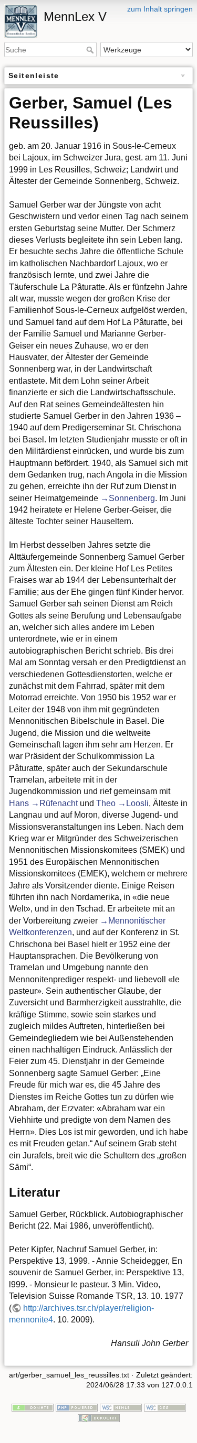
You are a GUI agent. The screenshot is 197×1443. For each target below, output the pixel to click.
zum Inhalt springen (160, 9)
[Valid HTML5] (121, 1407)
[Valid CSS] (165, 1407)
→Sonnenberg (127, 498)
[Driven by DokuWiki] (99, 1417)
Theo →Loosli (122, 803)
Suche (91, 49)
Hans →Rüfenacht (43, 803)
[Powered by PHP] (77, 1407)
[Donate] (33, 1407)
